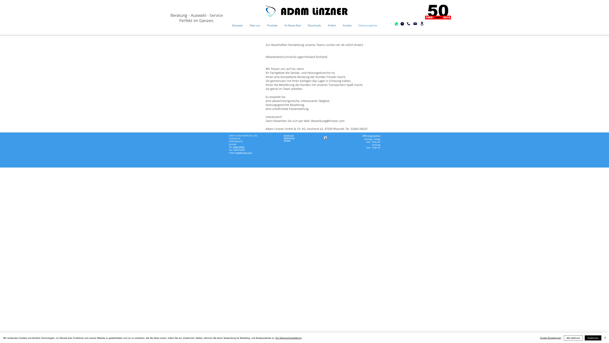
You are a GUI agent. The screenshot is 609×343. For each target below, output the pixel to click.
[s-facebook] (325, 137)
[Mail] (415, 24)
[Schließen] (605, 337)
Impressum (289, 135)
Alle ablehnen (573, 338)
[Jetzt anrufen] (408, 24)
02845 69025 (238, 147)
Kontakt (287, 140)
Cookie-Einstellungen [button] (550, 338)
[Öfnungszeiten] (402, 24)
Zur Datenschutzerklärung (288, 338)
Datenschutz (289, 138)
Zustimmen (593, 338)
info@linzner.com (244, 152)
